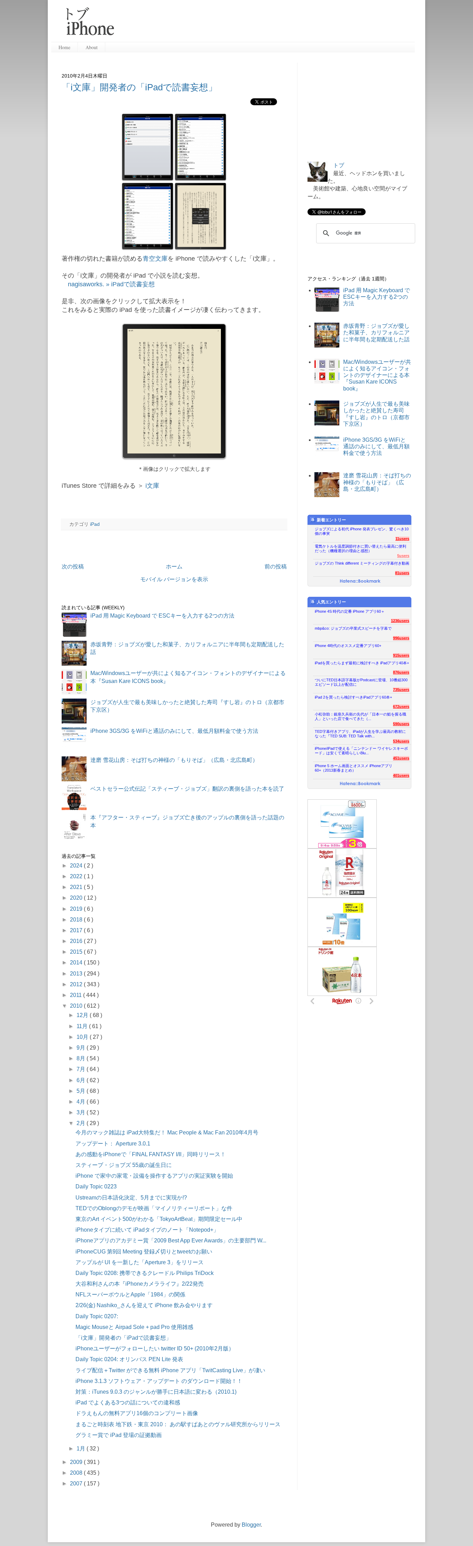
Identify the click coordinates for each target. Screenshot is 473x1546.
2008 (77, 1473)
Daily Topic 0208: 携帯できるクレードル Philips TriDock (144, 1273)
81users (402, 573)
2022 (77, 876)
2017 (77, 930)
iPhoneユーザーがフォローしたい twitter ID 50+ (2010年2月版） (154, 1348)
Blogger (251, 1525)
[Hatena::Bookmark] (360, 581)
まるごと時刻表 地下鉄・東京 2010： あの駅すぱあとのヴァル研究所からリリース (177, 1424)
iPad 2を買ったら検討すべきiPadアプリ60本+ (353, 697)
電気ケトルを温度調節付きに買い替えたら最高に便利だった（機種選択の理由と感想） (360, 548)
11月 (83, 1026)
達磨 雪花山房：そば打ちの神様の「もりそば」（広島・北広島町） (174, 760)
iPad (95, 524)
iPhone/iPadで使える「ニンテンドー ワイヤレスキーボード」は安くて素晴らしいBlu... (361, 750)
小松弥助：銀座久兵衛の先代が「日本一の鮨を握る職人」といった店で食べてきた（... (360, 716)
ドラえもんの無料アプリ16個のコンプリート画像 (136, 1413)
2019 (77, 909)
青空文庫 (155, 258)
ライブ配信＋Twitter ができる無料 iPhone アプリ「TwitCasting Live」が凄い (170, 1370)
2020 (77, 898)
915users (401, 655)
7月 (82, 1069)
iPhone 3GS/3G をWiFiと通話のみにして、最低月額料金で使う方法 (174, 731)
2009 (77, 1462)
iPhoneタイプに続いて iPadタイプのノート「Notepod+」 (147, 1230)
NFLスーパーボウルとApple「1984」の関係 (130, 1294)
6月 (82, 1080)
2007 (77, 1483)
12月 (83, 1015)
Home (64, 47)
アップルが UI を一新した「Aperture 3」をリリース (139, 1262)
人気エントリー (331, 602)
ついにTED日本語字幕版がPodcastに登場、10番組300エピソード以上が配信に (361, 682)
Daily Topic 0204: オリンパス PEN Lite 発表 (129, 1359)
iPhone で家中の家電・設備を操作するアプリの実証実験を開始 (154, 1176)
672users (401, 706)
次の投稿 (73, 566)
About (92, 47)
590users (401, 724)
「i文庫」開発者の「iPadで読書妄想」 (139, 87)
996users (401, 638)
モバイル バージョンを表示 (174, 579)
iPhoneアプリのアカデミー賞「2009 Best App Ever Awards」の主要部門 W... (170, 1240)
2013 (77, 974)
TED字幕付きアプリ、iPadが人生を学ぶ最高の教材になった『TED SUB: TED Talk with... (360, 733)
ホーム (174, 566)
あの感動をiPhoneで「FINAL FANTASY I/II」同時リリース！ (150, 1154)
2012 (77, 984)
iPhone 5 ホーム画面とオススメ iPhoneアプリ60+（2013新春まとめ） (353, 768)
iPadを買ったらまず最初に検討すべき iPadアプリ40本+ (362, 663)
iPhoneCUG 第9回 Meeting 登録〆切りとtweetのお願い (143, 1252)
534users (401, 741)
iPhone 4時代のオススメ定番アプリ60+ (348, 646)
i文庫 (152, 485)
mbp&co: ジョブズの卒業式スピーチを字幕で (353, 628)
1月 (82, 1448)
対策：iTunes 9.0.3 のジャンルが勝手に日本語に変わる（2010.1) (156, 1392)
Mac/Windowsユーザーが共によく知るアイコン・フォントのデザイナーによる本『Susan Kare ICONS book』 (377, 375)
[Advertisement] (267, 24)
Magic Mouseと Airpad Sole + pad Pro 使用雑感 (134, 1327)
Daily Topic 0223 (96, 1186)
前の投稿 (276, 566)
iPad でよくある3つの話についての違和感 (127, 1402)
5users (403, 556)
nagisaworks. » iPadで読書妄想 (111, 284)
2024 (77, 866)
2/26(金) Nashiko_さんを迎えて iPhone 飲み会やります (144, 1305)
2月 (82, 1123)
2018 (77, 920)
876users (401, 672)
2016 (77, 941)
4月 (82, 1102)
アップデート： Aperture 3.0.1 (112, 1144)
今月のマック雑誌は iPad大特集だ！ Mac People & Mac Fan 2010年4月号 (166, 1132)
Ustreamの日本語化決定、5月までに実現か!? (131, 1198)
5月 (82, 1091)
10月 (83, 1037)
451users (401, 758)
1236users (400, 621)
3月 (82, 1112)
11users (402, 539)
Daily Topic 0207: (96, 1316)
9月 (82, 1048)
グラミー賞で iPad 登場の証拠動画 (118, 1435)
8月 (82, 1058)
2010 (77, 1006)
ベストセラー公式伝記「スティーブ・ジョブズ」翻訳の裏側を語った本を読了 (187, 789)
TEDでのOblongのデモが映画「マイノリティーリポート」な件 (153, 1208)
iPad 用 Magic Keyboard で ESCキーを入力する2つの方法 (162, 616)
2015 (77, 952)
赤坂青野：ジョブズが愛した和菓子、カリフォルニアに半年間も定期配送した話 (376, 332)
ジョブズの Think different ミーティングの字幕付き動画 (362, 563)
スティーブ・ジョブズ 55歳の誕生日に (123, 1165)
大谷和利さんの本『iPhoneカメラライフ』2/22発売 (139, 1284)
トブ (338, 165)
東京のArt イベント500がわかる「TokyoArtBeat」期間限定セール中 (158, 1219)
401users (401, 775)
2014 (77, 962)
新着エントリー (331, 520)
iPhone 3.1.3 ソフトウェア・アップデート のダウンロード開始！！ (158, 1381)
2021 (77, 887)
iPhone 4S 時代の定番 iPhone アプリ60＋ (350, 611)
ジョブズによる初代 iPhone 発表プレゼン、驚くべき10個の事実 (362, 531)
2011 (76, 995)
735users (401, 689)
